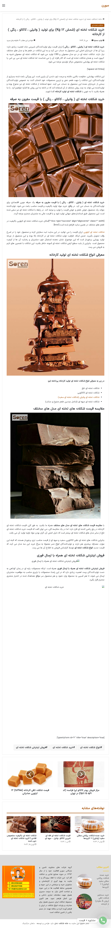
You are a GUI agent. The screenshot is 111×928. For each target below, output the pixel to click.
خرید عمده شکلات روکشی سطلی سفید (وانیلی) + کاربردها (90, 837)
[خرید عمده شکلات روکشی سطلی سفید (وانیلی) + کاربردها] (89, 824)
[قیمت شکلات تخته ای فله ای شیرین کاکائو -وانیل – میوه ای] (55, 824)
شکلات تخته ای (90, 19)
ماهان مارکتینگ (28, 923)
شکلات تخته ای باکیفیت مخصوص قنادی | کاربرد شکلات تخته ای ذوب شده (21, 838)
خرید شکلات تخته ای (63, 747)
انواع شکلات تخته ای (90, 747)
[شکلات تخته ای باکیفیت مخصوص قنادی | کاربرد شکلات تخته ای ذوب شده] (21, 824)
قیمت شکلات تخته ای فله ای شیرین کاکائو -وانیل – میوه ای (57, 837)
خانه (100, 19)
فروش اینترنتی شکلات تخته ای (31, 747)
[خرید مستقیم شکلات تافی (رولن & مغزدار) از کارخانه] (84, 902)
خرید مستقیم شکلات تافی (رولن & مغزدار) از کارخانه (102, 900)
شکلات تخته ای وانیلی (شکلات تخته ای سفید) (78, 397)
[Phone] (103, 920)
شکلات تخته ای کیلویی (94, 232)
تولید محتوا (98, 40)
